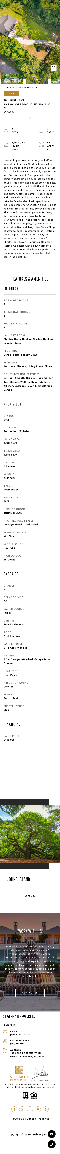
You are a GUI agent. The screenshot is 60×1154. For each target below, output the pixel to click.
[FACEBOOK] (14, 1109)
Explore (30, 896)
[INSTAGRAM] (22, 1109)
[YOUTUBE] (38, 1109)
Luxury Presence (38, 1118)
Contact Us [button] (30, 993)
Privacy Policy (42, 1134)
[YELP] (46, 1109)
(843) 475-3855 (17, 1044)
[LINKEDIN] (30, 1109)
